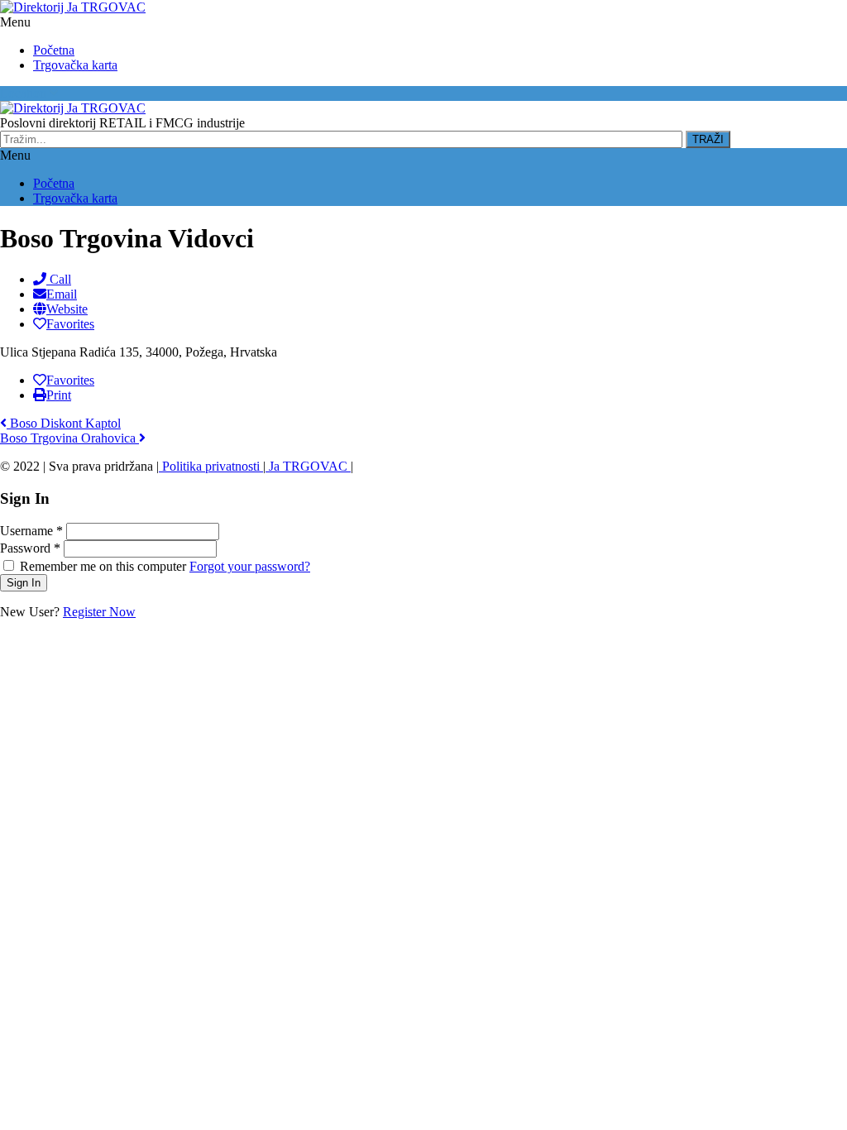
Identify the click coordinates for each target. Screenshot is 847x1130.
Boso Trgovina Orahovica (69, 438)
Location (25, 93)
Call (58, 279)
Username (31, 531)
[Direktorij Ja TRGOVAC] (73, 7)
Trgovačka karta (75, 65)
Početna (53, 50)
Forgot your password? (249, 566)
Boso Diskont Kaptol (64, 423)
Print (58, 395)
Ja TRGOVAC (308, 466)
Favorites (70, 324)
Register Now (99, 612)
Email (61, 294)
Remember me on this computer (103, 566)
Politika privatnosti (211, 466)
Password (30, 548)
